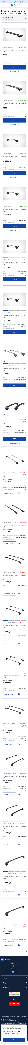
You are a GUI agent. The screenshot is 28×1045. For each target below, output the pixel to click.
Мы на (14, 997)
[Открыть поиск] (7, 5)
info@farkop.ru (15, 965)
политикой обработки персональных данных (13, 1035)
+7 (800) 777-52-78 (18, 1)
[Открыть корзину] (24, 5)
